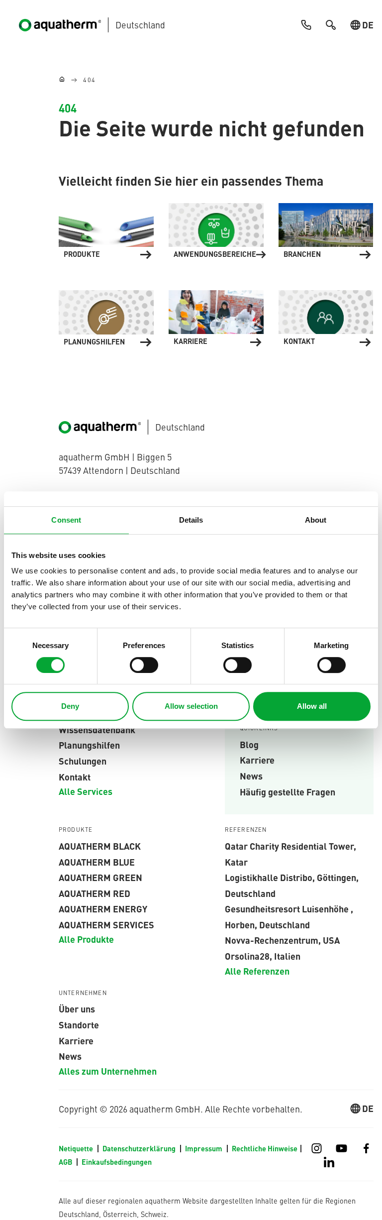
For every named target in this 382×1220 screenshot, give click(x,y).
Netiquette (77, 1148)
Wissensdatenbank (97, 729)
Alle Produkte (86, 938)
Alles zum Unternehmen (108, 1070)
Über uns (77, 1008)
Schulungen (82, 760)
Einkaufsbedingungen (117, 1162)
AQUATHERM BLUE (97, 861)
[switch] (144, 665)
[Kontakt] (326, 317)
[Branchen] (326, 229)
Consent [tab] (66, 520)
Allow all (312, 706)
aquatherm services (106, 924)
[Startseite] (62, 80)
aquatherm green (100, 877)
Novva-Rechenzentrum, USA (282, 939)
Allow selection (191, 706)
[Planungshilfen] (106, 317)
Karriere (257, 759)
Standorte (79, 1024)
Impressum (204, 1148)
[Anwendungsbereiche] (216, 229)
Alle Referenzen (257, 970)
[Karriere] (216, 317)
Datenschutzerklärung (139, 1148)
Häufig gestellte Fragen (287, 791)
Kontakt (75, 776)
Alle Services (85, 790)
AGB (66, 1162)
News (251, 775)
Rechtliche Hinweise (264, 1148)
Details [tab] (191, 520)
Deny (70, 706)
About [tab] (316, 520)
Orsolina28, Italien (262, 955)
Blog (249, 744)
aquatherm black (100, 845)
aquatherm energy (103, 908)
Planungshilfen (89, 744)
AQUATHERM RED (94, 893)
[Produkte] (106, 229)
